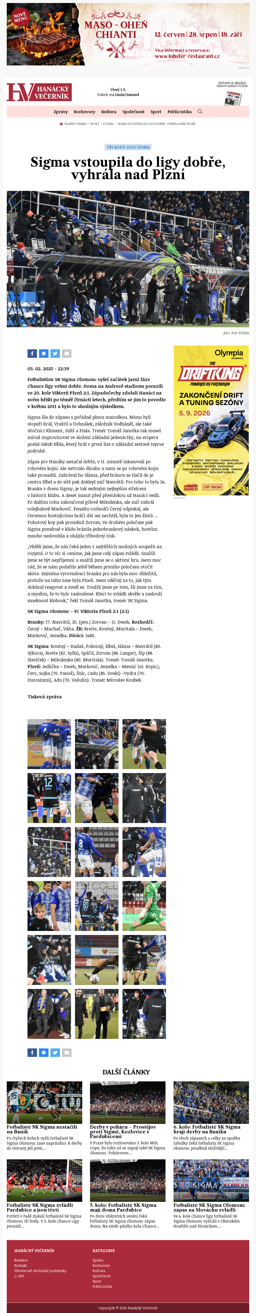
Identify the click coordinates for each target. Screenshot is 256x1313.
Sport (156, 111)
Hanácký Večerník (39, 92)
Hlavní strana (76, 124)
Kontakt (20, 1265)
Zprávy (61, 111)
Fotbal (109, 124)
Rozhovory (84, 111)
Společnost (133, 111)
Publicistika (180, 111)
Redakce (21, 1260)
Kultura (108, 111)
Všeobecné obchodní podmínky (40, 1270)
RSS (21, 1276)
